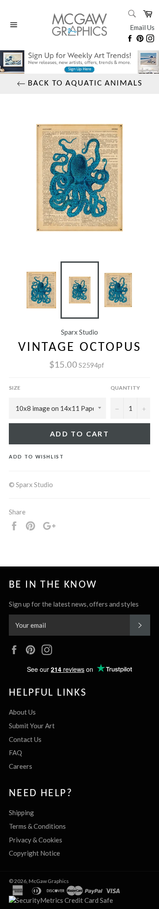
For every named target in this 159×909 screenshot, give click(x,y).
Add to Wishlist (36, 456)
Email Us (142, 27)
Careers (20, 766)
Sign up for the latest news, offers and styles (74, 604)
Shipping (21, 812)
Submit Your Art (32, 726)
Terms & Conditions (37, 826)
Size (14, 387)
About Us (22, 712)
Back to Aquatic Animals (84, 83)
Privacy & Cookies (35, 840)
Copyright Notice (34, 853)
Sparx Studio (79, 332)
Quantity (125, 387)
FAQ (15, 752)
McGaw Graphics (49, 881)
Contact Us (25, 739)
